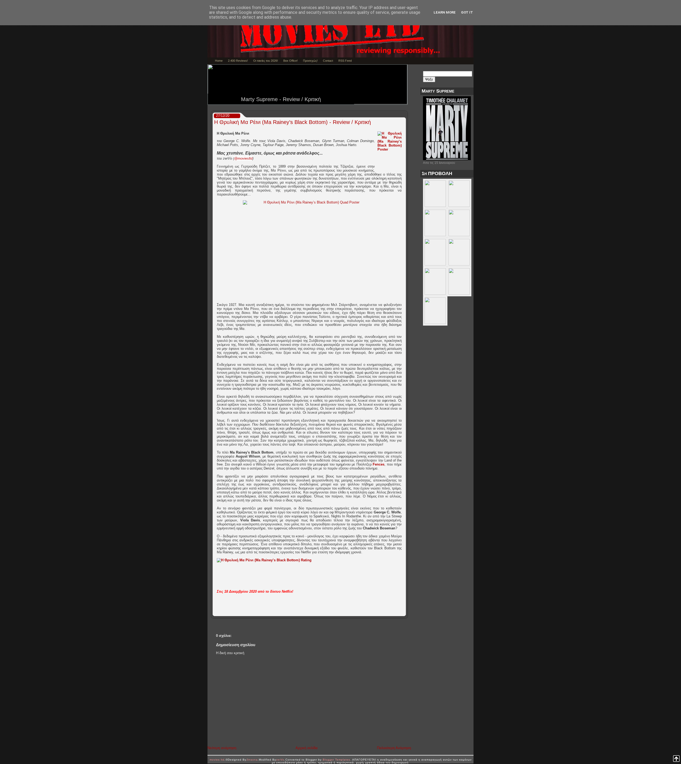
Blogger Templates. (337, 759)
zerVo (280, 759)
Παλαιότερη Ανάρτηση (394, 748)
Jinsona (252, 759)
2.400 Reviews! (238, 60)
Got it (467, 12)
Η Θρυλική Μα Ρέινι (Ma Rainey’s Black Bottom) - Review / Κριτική (292, 122)
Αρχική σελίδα (307, 748)
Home (219, 60)
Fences (378, 464)
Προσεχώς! (310, 60)
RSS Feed (345, 60)
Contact (328, 60)
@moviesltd (243, 158)
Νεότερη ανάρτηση (221, 748)
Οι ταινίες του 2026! (265, 60)
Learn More (445, 12)
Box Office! (290, 60)
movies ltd (217, 759)
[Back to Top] (676, 759)
